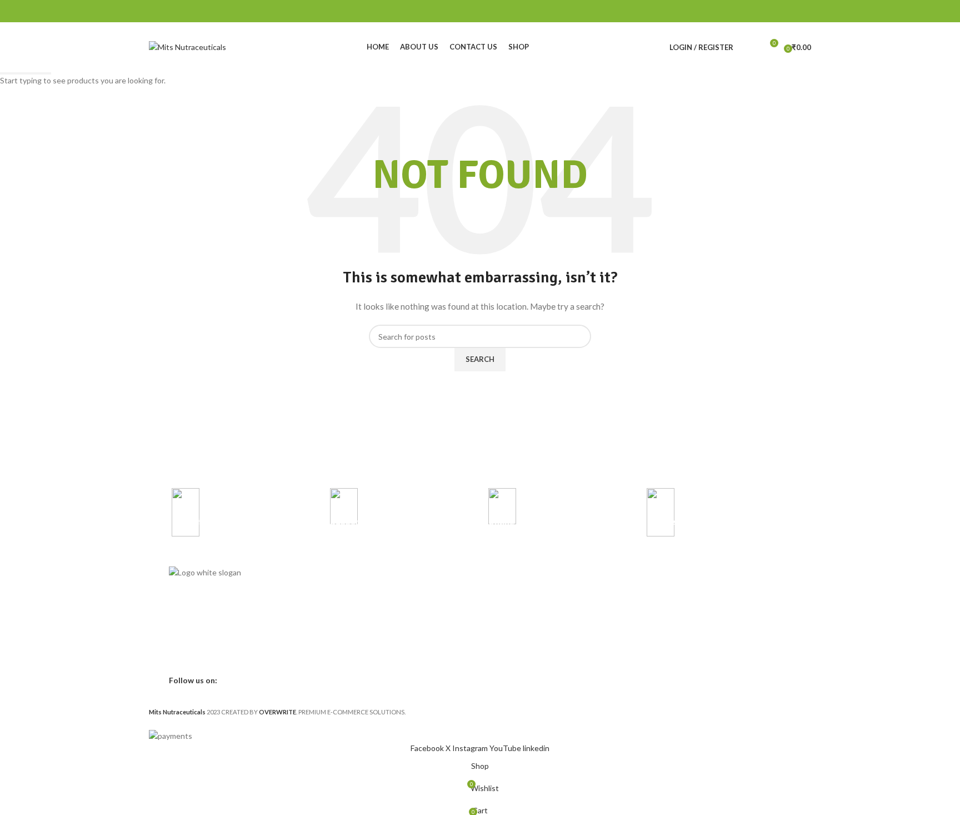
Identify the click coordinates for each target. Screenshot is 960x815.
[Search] (749, 47)
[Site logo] (187, 46)
